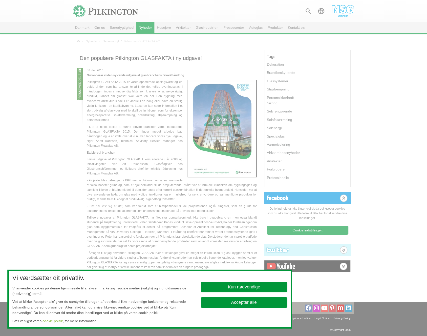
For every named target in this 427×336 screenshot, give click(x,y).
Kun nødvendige (244, 286)
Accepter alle (244, 302)
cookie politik (53, 321)
